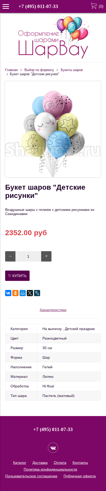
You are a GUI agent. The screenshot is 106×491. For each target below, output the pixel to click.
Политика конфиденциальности (50, 469)
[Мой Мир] (23, 293)
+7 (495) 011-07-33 (38, 6)
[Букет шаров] (53, 176)
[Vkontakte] (53, 447)
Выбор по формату (39, 70)
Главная (11, 70)
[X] (30, 293)
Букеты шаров (72, 70)
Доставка (40, 463)
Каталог (19, 463)
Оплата (60, 463)
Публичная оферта (80, 476)
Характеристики (53, 310)
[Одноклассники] (15, 293)
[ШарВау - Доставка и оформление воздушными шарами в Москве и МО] (53, 58)
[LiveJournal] (37, 293)
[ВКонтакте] (8, 293)
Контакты (80, 463)
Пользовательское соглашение (31, 476)
